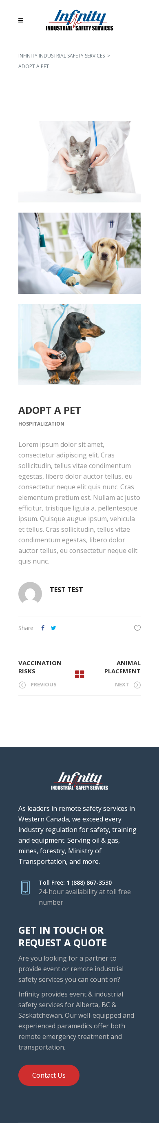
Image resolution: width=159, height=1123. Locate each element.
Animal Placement (122, 667)
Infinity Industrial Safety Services (61, 55)
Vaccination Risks (40, 667)
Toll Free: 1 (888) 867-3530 (75, 882)
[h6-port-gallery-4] (79, 161)
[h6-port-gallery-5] (79, 253)
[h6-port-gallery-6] (79, 344)
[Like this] (137, 627)
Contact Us (49, 1075)
